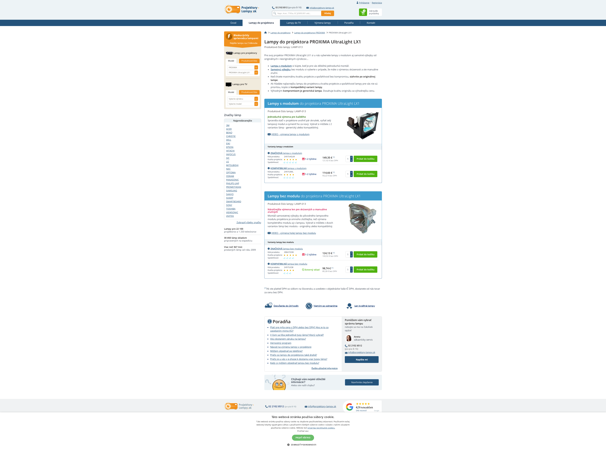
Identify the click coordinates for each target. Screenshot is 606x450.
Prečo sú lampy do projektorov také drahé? (293, 354)
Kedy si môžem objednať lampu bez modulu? (294, 363)
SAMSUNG (231, 190)
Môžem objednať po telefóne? (286, 351)
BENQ (229, 132)
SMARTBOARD (233, 201)
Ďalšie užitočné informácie (325, 368)
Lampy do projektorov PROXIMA (309, 32)
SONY (229, 205)
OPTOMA (231, 172)
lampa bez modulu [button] (286, 248)
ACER (229, 128)
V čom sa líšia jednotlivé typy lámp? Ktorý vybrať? (297, 334)
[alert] (303, 431)
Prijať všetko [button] (303, 437)
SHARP (229, 197)
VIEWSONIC (232, 212)
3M (227, 125)
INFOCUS (231, 154)
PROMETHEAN (233, 186)
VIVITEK (230, 216)
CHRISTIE (231, 136)
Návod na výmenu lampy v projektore (290, 346)
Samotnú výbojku (281, 69)
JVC (227, 157)
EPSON (229, 147)
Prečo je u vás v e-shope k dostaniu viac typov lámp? (298, 359)
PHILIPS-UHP (232, 183)
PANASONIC (232, 179)
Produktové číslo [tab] (249, 60)
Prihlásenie (364, 2)
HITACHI (230, 150)
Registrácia (377, 2)
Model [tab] (231, 60)
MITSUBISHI (232, 165)
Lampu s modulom (281, 65)
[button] (303, 444)
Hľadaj (327, 13)
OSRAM (230, 176)
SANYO (230, 194)
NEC (228, 168)
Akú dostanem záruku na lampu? (288, 338)
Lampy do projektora (280, 32)
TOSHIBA (230, 208)
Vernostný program (280, 342)
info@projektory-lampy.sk (322, 7)
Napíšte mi (362, 359)
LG (227, 161)
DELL (228, 139)
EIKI (228, 143)
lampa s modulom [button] (286, 153)
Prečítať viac (303, 431)
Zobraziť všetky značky (249, 222)
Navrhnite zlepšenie (362, 382)
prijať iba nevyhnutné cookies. (321, 427)
